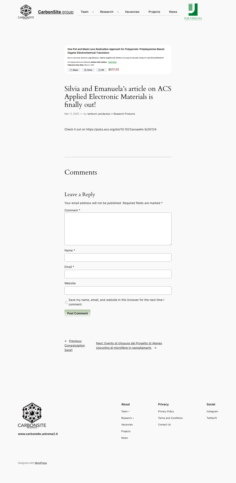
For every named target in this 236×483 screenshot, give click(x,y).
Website (70, 283)
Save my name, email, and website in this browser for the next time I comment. (116, 302)
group (56, 11)
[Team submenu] (93, 12)
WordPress (41, 462)
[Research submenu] (118, 12)
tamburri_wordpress (98, 113)
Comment (72, 210)
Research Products (124, 113)
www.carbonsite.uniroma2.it (38, 434)
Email (69, 267)
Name (69, 250)
